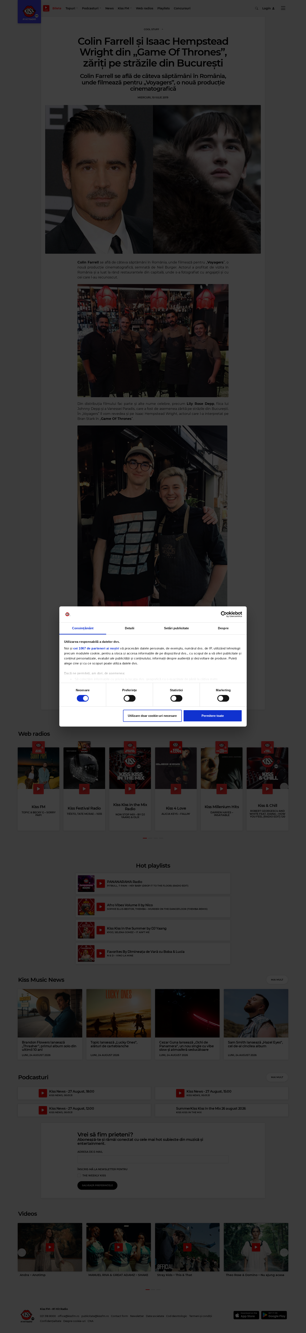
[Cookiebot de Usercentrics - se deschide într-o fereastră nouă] (224, 614)
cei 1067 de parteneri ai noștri (96, 648)
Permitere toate (213, 715)
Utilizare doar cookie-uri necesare (152, 715)
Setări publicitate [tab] (176, 628)
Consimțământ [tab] (82, 628)
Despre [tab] (223, 628)
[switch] (130, 698)
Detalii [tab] (129, 628)
